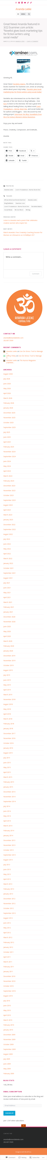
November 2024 (9, 451)
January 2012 (8, 947)
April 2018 (7, 714)
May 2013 (7, 874)
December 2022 (9, 524)
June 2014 (7, 811)
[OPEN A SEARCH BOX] (29, 14)
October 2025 (8, 422)
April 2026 (7, 393)
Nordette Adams (19, 84)
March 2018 (7, 719)
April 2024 (7, 471)
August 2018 (8, 704)
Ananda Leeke (23, 9)
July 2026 (6, 379)
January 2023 (8, 519)
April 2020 (7, 636)
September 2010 (9, 991)
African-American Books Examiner (15, 200)
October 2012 (8, 908)
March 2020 (7, 641)
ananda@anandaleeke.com (13, 338)
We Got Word (19, 210)
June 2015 (7, 762)
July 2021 (6, 583)
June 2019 (7, 680)
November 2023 (9, 490)
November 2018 (9, 699)
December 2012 (9, 899)
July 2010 (6, 1001)
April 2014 (7, 821)
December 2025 (9, 413)
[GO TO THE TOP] (23, 1125)
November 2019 (9, 660)
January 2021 (8, 612)
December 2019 (9, 656)
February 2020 (8, 646)
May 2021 (7, 592)
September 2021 (9, 573)
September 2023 (9, 500)
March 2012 (7, 937)
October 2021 (8, 568)
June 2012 (7, 923)
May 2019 (7, 685)
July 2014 (6, 806)
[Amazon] (16, 3)
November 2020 (9, 622)
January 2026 (8, 408)
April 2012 (7, 932)
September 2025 (9, 427)
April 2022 (7, 554)
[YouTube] (25, 3)
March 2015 (7, 777)
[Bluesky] (31, 3)
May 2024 (7, 466)
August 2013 (8, 860)
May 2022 (7, 549)
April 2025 (7, 442)
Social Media (8, 210)
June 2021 (7, 588)
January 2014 (8, 835)
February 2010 (8, 1025)
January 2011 (8, 971)
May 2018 (7, 709)
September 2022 (9, 529)
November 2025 (9, 417)
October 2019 (8, 665)
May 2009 (7, 1069)
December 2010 (9, 976)
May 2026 (7, 388)
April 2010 (7, 1015)
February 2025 (8, 447)
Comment (35, 274)
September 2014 (9, 801)
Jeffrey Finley (11, 356)
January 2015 (8, 787)
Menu (23, 14)
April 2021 (7, 597)
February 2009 (8, 1073)
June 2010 (7, 1005)
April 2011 (7, 957)
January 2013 (8, 894)
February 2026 (8, 403)
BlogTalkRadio (8, 203)
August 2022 (8, 534)
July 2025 (6, 432)
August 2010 (8, 996)
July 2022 (6, 539)
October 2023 (8, 495)
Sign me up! (9, 1113)
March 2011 (7, 962)
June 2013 (7, 869)
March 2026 (7, 398)
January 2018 (8, 728)
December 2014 (9, 792)
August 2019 (8, 670)
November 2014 (9, 796)
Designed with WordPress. (23, 1152)
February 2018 (8, 724)
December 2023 (9, 486)
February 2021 (8, 607)
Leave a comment (32, 41)
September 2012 (9, 913)
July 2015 (6, 758)
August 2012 (8, 918)
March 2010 (7, 1020)
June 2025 (7, 437)
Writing (28, 210)
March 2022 (7, 558)
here (5, 104)
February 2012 (8, 942)
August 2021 (8, 578)
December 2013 (9, 840)
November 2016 (9, 738)
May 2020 (7, 631)
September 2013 (9, 855)
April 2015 (7, 772)
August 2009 (8, 1054)
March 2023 (7, 515)
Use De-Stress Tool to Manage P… (24, 352)
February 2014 (8, 830)
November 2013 (9, 845)
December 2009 (9, 1034)
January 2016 (8, 748)
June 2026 (7, 384)
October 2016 (8, 743)
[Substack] (28, 3)
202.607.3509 (8, 340)
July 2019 (6, 675)
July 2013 (6, 864)
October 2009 (8, 1044)
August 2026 (8, 374)
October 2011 (8, 952)
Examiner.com (20, 203)
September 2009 (9, 1049)
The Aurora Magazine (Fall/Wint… (21, 361)
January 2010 (8, 1030)
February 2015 (8, 782)
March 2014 (7, 826)
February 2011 (8, 967)
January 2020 (8, 651)
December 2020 (9, 617)
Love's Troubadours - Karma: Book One (28, 190)
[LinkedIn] (22, 3)
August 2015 (8, 753)
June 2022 (7, 544)
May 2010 (7, 1010)
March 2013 (7, 884)
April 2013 (7, 879)
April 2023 (7, 510)
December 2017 (9, 733)
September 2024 (9, 456)
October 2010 (8, 986)
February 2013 (8, 889)
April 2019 (7, 690)
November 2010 (9, 981)
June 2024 (7, 461)
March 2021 (7, 602)
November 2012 (9, 903)
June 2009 (7, 1064)
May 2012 (7, 928)
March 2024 (7, 476)
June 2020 (7, 626)
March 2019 (7, 694)
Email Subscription (12, 1092)
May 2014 (7, 816)
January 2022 (8, 563)
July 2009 (6, 1059)
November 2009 (9, 1039)
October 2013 (8, 850)
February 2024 (8, 481)
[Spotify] (19, 3)
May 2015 (7, 767)
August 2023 (8, 505)
